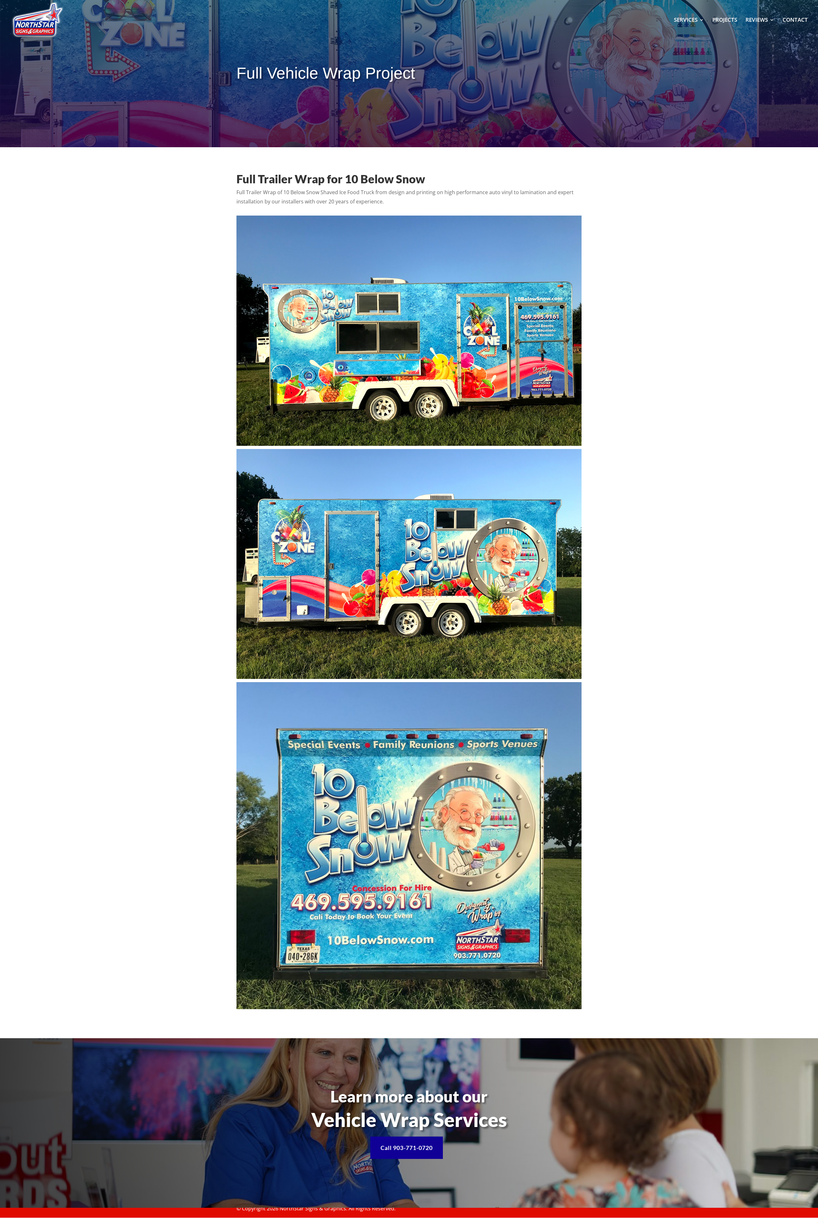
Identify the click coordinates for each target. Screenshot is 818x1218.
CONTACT (795, 20)
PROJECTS (724, 20)
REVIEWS (756, 20)
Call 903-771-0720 (407, 1147)
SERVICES (686, 20)
